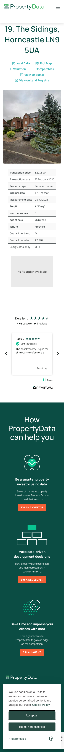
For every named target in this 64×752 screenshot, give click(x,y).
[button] (6, 353)
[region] (32, 353)
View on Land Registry (34, 80)
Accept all (32, 715)
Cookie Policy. (41, 705)
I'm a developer (32, 579)
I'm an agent (32, 652)
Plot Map (45, 63)
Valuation (19, 69)
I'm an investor (32, 507)
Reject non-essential (32, 727)
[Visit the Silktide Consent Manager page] (51, 738)
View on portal (34, 75)
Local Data (22, 63)
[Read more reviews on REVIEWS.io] (43, 388)
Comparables (44, 69)
